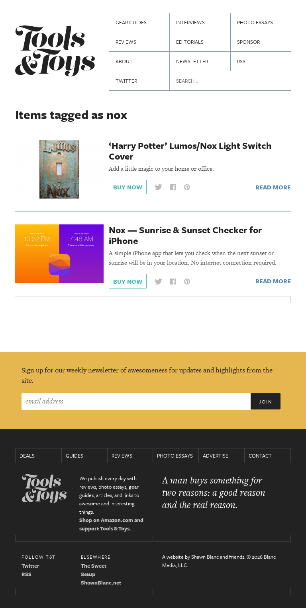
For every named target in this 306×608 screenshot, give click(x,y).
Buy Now (127, 187)
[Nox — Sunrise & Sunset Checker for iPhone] (59, 253)
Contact (260, 456)
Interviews (190, 22)
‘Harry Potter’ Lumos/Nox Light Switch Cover (190, 151)
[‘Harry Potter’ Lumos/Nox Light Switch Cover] (59, 168)
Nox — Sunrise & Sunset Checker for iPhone (185, 235)
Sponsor (248, 42)
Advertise (215, 456)
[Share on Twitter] (158, 187)
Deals (27, 456)
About (124, 61)
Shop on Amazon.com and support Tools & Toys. (111, 524)
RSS (241, 61)
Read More (273, 187)
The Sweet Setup (93, 570)
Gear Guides (131, 22)
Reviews (126, 42)
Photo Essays (255, 22)
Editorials (190, 42)
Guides (74, 456)
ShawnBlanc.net (101, 583)
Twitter (126, 81)
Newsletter (192, 61)
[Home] (55, 51)
